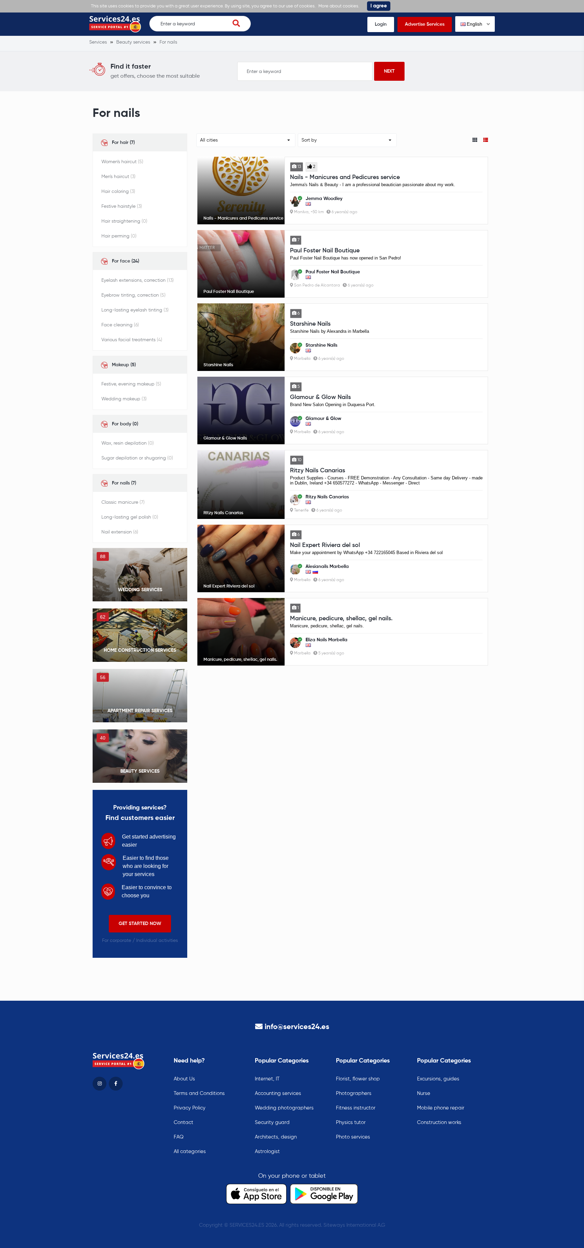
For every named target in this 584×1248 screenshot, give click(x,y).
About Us (184, 1078)
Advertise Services (424, 24)
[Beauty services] (140, 756)
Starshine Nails (310, 324)
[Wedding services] (140, 574)
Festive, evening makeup (131, 384)
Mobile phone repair (440, 1107)
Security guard (272, 1122)
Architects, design (276, 1137)
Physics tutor (351, 1122)
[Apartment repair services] (140, 695)
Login (381, 24)
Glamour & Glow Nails (320, 397)
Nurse (423, 1093)
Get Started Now (140, 923)
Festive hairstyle (121, 206)
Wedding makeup (124, 399)
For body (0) (125, 424)
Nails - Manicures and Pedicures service (345, 177)
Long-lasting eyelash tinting (135, 310)
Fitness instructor (355, 1107)
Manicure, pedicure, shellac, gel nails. (341, 619)
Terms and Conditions (199, 1093)
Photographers (353, 1093)
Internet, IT (267, 1078)
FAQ (179, 1137)
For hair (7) (123, 142)
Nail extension (119, 532)
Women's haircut (122, 161)
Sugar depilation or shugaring (137, 458)
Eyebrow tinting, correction (133, 295)
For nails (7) (124, 483)
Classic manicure (123, 502)
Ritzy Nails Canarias (317, 471)
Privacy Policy (189, 1107)
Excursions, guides (438, 1078)
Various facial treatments (131, 340)
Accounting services (278, 1093)
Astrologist (267, 1151)
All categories (190, 1151)
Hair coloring (118, 191)
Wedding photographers (284, 1107)
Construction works (439, 1122)
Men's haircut (118, 176)
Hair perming (119, 236)
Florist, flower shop (358, 1078)
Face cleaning (120, 325)
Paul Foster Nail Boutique (325, 251)
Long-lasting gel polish (129, 517)
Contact (183, 1122)
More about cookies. (338, 6)
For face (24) (125, 261)
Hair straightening (124, 221)
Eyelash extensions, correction (137, 280)
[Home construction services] (140, 635)
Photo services (353, 1137)
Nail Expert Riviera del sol (325, 545)
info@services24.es (297, 1027)
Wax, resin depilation (127, 443)
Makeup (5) (124, 365)
